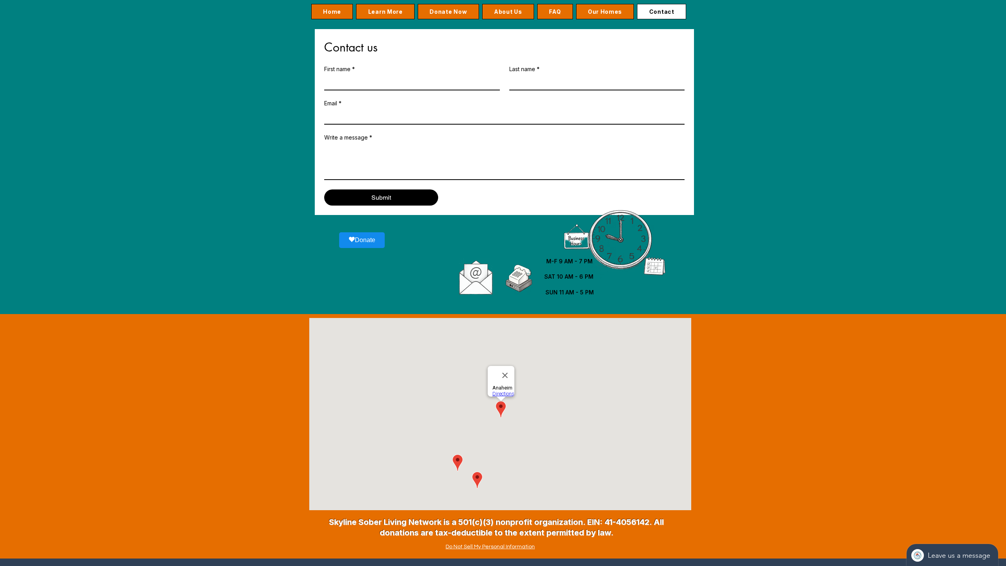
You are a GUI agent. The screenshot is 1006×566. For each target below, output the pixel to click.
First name (339, 69)
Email (332, 103)
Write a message (348, 137)
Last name (524, 69)
